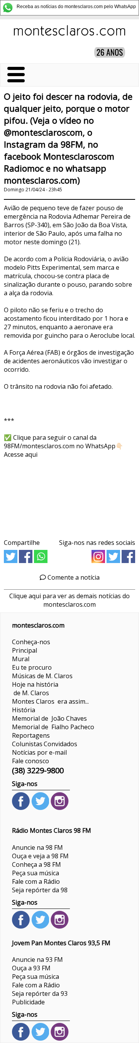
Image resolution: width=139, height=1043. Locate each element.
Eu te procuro (32, 667)
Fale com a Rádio (36, 881)
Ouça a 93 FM (31, 968)
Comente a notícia (73, 577)
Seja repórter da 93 (40, 993)
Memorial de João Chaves (49, 718)
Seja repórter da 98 (40, 890)
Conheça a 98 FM (36, 864)
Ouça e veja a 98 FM (40, 856)
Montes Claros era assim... (50, 701)
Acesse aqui (20, 454)
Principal (24, 650)
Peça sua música (35, 873)
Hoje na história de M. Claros (35, 688)
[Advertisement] (69, 496)
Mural (20, 659)
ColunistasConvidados (44, 744)
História (23, 710)
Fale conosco (30, 761)
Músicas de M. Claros (42, 676)
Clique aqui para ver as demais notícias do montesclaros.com (69, 600)
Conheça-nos (31, 642)
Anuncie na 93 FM (37, 959)
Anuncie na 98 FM (37, 847)
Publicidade (28, 1002)
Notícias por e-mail (39, 752)
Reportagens (31, 735)
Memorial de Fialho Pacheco (53, 727)
